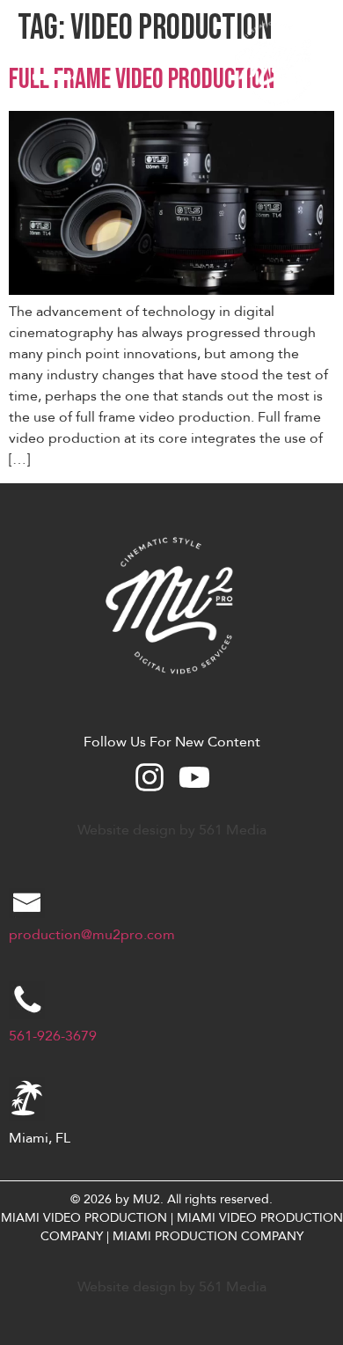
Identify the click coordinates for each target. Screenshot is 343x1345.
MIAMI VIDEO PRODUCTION (84, 1217)
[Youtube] (194, 777)
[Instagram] (149, 777)
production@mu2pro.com (92, 934)
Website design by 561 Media (171, 830)
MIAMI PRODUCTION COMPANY (208, 1236)
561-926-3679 (53, 1036)
